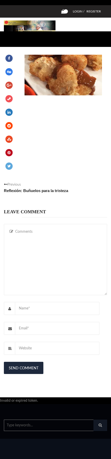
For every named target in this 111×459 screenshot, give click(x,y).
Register (93, 11)
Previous (36, 188)
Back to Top (90, 452)
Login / (78, 11)
